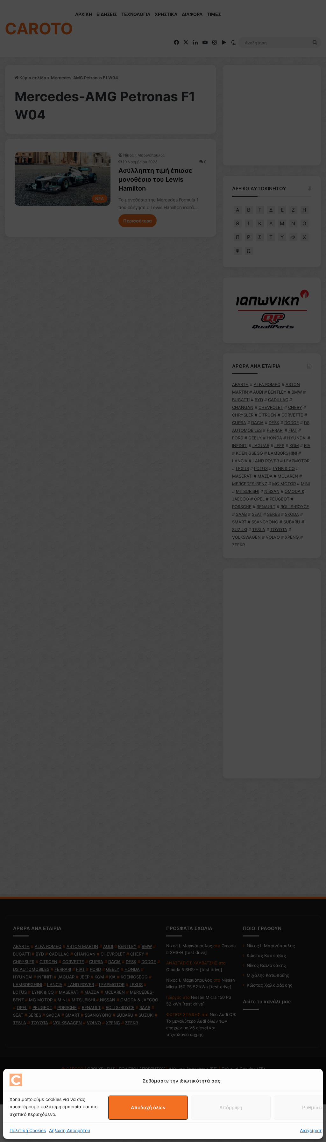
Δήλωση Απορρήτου (69, 1130)
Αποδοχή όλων (148, 1107)
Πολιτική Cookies (28, 1130)
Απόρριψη (230, 1107)
